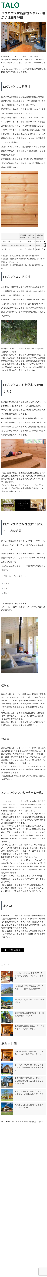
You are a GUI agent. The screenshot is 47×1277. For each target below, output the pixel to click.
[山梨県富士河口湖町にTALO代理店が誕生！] (7, 1003)
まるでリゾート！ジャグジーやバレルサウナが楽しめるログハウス (28, 1093)
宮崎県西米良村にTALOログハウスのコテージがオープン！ (29, 1027)
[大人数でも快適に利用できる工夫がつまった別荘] (7, 1108)
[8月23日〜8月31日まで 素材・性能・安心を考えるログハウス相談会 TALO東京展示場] (7, 977)
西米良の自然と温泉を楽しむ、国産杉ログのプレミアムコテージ (28, 1053)
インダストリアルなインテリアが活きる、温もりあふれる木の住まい (28, 1067)
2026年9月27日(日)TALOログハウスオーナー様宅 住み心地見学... (29, 987)
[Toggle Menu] (43, 5)
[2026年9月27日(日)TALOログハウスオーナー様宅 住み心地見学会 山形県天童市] (7, 990)
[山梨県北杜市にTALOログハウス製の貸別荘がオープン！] (7, 1017)
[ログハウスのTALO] (10, 4)
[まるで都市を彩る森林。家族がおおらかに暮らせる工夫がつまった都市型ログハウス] (7, 1082)
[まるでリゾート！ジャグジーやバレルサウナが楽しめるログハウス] (7, 1095)
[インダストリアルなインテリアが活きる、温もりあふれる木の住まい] (7, 1069)
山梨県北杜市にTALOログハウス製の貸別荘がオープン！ (29, 1014)
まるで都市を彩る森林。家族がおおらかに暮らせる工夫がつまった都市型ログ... (28, 1081)
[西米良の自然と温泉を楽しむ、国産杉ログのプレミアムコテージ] (7, 1055)
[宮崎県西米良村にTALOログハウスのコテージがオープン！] (7, 1030)
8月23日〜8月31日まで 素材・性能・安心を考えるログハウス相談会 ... (28, 975)
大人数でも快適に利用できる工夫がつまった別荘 (28, 1106)
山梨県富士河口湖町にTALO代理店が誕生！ (29, 1001)
